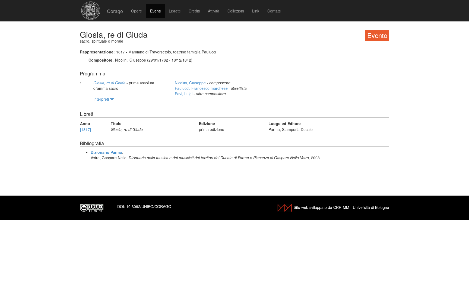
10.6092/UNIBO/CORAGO (148, 206)
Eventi (155, 11)
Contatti (274, 11)
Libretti (174, 11)
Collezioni (235, 11)
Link (255, 11)
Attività (213, 11)
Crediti (194, 11)
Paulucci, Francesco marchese (202, 88)
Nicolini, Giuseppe (191, 82)
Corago (115, 10)
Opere (136, 11)
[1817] (85, 129)
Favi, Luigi (184, 93)
